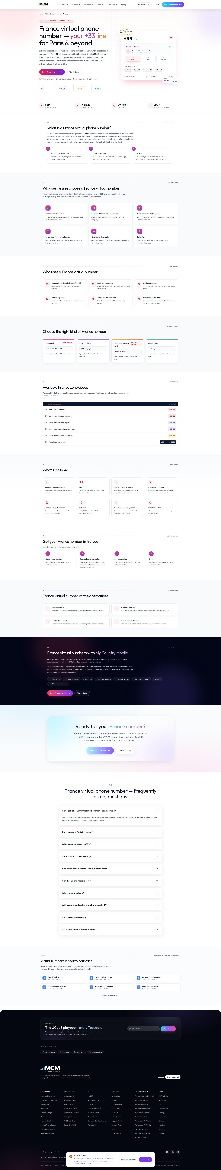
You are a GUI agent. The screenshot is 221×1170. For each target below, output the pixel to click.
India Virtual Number (142, 1108)
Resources (113, 4)
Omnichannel (69, 1096)
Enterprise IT (116, 1133)
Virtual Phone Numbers (53, 14)
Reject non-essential (128, 1160)
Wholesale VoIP (141, 1117)
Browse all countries (110, 996)
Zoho (161, 1129)
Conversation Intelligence (97, 1121)
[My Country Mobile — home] (42, 4)
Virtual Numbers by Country (145, 1096)
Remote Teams (117, 1125)
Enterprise (68, 1117)
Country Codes (141, 1137)
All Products (163, 1096)
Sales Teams (116, 1117)
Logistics (115, 1113)
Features (76, 4)
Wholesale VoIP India (143, 1125)
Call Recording (69, 1121)
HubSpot (162, 1125)
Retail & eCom (117, 1104)
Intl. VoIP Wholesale (142, 1133)
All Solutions (116, 1096)
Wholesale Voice (141, 1129)
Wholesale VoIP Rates (143, 1121)
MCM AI (90, 1096)
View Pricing (74, 72)
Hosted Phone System (49, 1125)
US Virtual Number (141, 1100)
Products (63, 4)
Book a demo (158, 1077)
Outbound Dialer (70, 1100)
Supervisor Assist (70, 1108)
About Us (162, 1100)
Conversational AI (94, 1108)
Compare (162, 1117)
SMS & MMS (45, 1104)
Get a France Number (50, 72)
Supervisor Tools (70, 1125)
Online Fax (44, 1117)
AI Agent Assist (93, 1113)
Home (41, 14)
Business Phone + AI (48, 1096)
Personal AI (92, 1125)
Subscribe (167, 1029)
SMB (113, 1129)
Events (161, 1121)
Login (157, 5)
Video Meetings (46, 1113)
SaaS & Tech (116, 1108)
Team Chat (44, 1108)
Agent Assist (68, 1104)
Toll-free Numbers (47, 1133)
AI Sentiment (92, 1117)
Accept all (146, 1160)
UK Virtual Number (142, 1104)
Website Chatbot (47, 1121)
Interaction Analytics (71, 1113)
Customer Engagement (49, 1100)
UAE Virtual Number (142, 1113)
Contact (162, 1133)
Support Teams (117, 1121)
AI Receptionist (93, 1100)
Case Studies (164, 1108)
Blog (160, 1104)
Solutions (89, 4)
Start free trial (173, 1077)
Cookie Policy (79, 1163)
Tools (100, 4)
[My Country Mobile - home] (50, 1068)
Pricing (123, 5)
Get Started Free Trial (173, 5)
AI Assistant (92, 1104)
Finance (114, 1100)
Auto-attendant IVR (48, 1129)
